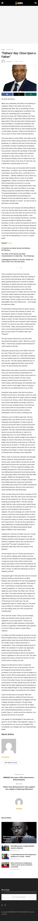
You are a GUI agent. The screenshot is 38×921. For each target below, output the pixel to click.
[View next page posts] (20, 267)
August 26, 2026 (8, 841)
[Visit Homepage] (19, 3)
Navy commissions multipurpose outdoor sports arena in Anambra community (21, 865)
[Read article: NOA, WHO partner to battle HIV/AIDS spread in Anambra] (5, 848)
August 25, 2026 (16, 859)
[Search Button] (36, 3)
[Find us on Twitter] (5, 905)
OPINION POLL (10, 49)
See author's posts (10, 762)
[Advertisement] (19, 25)
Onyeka (9, 61)
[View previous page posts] (17, 267)
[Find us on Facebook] (1, 905)
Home (3, 49)
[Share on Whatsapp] (31, 94)
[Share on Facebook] (7, 94)
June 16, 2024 (19, 61)
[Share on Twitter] (19, 94)
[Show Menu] (2, 3)
